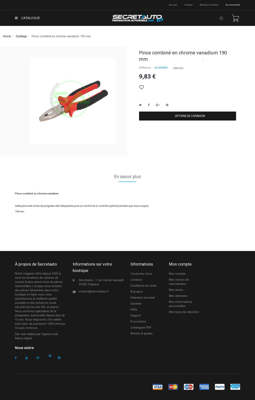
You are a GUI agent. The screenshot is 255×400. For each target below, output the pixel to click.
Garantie (135, 303)
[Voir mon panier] (235, 18)
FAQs (133, 309)
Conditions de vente (143, 285)
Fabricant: (178, 68)
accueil (173, 5)
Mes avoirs (176, 290)
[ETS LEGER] (137, 18)
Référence (145, 67)
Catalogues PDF (140, 327)
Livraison (136, 279)
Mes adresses (178, 296)
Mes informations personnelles (180, 304)
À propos (136, 291)
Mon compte (177, 273)
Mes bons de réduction (184, 312)
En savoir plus (127, 176)
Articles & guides (209, 5)
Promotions (138, 321)
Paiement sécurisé (142, 297)
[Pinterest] (50, 356)
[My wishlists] (221, 18)
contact (188, 5)
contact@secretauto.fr (94, 291)
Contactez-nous (141, 273)
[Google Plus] (38, 358)
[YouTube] (26, 358)
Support (135, 315)
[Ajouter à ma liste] (141, 87)
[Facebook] (16, 358)
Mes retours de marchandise (179, 282)
